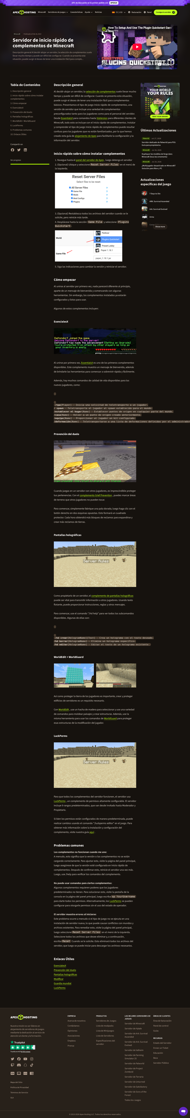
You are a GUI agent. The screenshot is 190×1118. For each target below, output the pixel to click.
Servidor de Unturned (135, 1081)
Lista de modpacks (104, 1025)
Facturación (136, 12)
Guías (156, 1030)
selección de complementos (101, 91)
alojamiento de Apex (85, 136)
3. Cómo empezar (18, 103)
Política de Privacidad (19, 1087)
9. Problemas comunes (21, 129)
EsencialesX (60, 965)
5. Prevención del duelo (21, 112)
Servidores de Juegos (106, 1020)
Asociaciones (74, 1035)
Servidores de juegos (57, 12)
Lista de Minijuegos (105, 1030)
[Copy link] (86, 85)
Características (76, 12)
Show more (160, 226)
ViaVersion (102, 118)
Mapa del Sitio (16, 1082)
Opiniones (72, 1030)
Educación (158, 1052)
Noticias (98, 12)
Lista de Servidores (105, 1035)
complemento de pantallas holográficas (112, 595)
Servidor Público (161, 1062)
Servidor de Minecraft (135, 1023)
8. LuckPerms (16, 125)
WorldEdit (64, 709)
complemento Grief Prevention (96, 495)
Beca (155, 1057)
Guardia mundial (62, 983)
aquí (91, 832)
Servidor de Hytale (133, 1028)
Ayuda (87, 12)
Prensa (71, 1045)
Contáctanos (73, 1025)
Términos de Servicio (19, 1092)
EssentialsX (67, 118)
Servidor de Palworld (134, 1063)
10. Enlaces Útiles (18, 134)
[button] (58, 12)
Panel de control (160, 1025)
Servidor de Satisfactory (136, 1086)
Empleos (72, 1040)
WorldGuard (110, 718)
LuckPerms (60, 801)
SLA (12, 1097)
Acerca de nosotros (77, 1020)
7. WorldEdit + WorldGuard (22, 121)
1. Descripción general (20, 91)
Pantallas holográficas (65, 974)
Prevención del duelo (65, 970)
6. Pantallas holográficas (21, 116)
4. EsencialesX (16, 107)
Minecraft (42, 12)
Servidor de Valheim (134, 1050)
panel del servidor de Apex (90, 160)
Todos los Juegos (133, 1100)
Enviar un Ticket (160, 1048)
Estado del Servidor (162, 1043)
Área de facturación (162, 1020)
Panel (149, 12)
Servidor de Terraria (134, 1076)
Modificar (58, 979)
